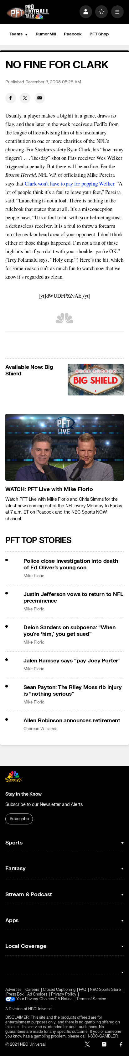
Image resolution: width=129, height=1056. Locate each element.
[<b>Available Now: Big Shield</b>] (96, 379)
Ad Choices (37, 994)
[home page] (27, 12)
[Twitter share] (25, 98)
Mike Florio (33, 575)
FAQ (82, 989)
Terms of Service (91, 999)
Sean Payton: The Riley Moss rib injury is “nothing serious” (72, 690)
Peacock (72, 34)
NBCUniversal (40, 1009)
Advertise (13, 989)
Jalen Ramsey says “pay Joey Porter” (72, 660)
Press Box (15, 994)
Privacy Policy (63, 994)
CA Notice (64, 999)
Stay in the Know (23, 794)
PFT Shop (99, 34)
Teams (16, 34)
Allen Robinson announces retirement (71, 720)
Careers (32, 989)
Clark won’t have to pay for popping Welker (69, 183)
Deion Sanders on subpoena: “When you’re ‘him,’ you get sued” (69, 630)
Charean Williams (39, 728)
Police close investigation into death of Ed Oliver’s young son (70, 564)
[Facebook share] (10, 98)
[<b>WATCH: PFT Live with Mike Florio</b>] (64, 447)
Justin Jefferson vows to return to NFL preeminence (73, 597)
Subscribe (19, 818)
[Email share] (39, 98)
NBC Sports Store (105, 989)
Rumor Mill (46, 34)
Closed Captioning (59, 989)
